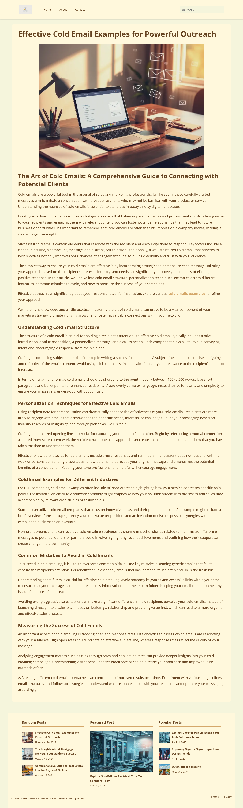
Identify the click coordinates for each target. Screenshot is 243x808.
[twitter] (162, 10)
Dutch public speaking (186, 767)
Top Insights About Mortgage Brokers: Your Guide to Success (55, 751)
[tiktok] (167, 10)
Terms (215, 797)
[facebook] (158, 10)
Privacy (227, 797)
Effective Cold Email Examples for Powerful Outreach (57, 735)
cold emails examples (186, 293)
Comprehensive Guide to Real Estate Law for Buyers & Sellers (59, 768)
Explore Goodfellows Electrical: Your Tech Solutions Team (117, 778)
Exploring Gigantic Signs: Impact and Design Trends (196, 751)
